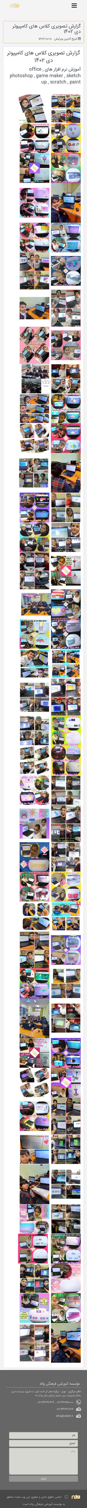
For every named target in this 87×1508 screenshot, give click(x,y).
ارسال (43, 1479)
